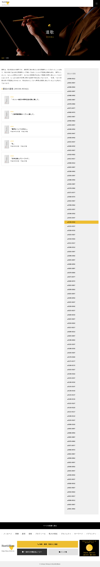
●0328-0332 (71, 230)
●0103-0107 (71, 420)
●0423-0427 (71, 150)
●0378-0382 (71, 188)
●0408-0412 (71, 163)
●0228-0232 (71, 315)
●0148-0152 (71, 382)
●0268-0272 (71, 281)
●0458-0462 (71, 121)
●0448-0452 (71, 129)
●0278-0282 (71, 272)
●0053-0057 (71, 462)
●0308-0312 (71, 247)
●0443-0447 (71, 133)
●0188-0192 (71, 348)
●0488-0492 (71, 95)
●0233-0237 (71, 310)
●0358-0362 (71, 205)
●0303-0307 (71, 251)
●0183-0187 (71, 353)
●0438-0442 (71, 137)
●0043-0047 (71, 471)
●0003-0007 (71, 504)
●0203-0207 (71, 336)
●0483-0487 (71, 99)
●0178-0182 (71, 357)
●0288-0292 (71, 264)
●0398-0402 (71, 171)
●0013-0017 (71, 496)
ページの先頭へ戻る (50, 525)
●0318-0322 (71, 239)
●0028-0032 (71, 483)
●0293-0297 (71, 260)
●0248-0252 (71, 298)
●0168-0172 (71, 365)
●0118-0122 (71, 407)
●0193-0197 (71, 344)
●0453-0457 (71, 125)
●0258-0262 (71, 289)
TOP (2, 58)
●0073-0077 (71, 445)
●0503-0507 (71, 83)
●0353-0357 (71, 209)
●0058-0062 (71, 458)
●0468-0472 (71, 112)
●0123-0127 (71, 403)
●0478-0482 (71, 104)
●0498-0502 (71, 87)
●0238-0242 (71, 306)
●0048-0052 (71, 466)
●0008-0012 (71, 500)
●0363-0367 (71, 201)
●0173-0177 (71, 361)
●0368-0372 (71, 197)
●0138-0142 (71, 391)
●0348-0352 (71, 213)
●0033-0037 (71, 479)
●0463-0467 (71, 116)
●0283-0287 (71, 268)
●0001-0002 (71, 509)
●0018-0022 (71, 492)
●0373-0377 (71, 192)
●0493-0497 (71, 91)
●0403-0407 (71, 167)
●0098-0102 (71, 424)
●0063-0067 (71, 454)
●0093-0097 (71, 428)
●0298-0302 (71, 256)
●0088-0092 (71, 433)
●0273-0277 (71, 277)
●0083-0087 (71, 437)
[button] (96, 3)
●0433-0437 (71, 142)
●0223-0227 (71, 319)
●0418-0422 (71, 154)
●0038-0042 (71, 475)
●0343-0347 (71, 218)
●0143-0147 (71, 386)
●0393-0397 (71, 175)
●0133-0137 (71, 395)
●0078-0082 (71, 441)
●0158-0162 (71, 374)
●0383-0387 (71, 184)
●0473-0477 (71, 108)
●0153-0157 (71, 378)
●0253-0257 (71, 293)
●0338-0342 (71, 222)
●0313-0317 (71, 243)
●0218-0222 (71, 323)
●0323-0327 (71, 234)
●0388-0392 (71, 180)
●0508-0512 (71, 78)
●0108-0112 (71, 416)
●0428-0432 (71, 146)
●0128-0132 (71, 399)
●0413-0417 (71, 159)
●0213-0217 (71, 327)
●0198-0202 (71, 340)
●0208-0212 (71, 331)
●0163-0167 (71, 369)
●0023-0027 (71, 487)
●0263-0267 (71, 285)
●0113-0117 (71, 412)
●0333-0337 (71, 226)
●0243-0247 (71, 302)
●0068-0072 (71, 450)
